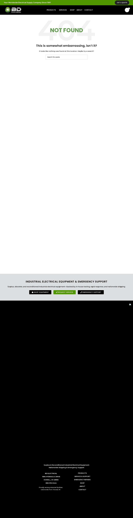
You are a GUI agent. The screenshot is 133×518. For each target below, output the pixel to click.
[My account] (118, 10)
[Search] (122, 10)
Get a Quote (122, 2)
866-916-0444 (51, 483)
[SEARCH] (85, 57)
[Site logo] (13, 10)
